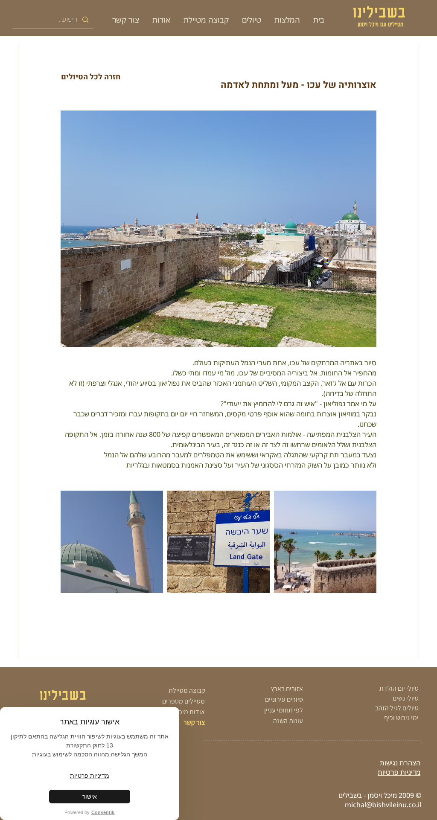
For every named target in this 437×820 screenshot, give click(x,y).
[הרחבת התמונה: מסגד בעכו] (112, 542)
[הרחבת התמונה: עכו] (325, 542)
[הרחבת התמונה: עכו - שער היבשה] (218, 542)
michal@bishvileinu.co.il (383, 804)
